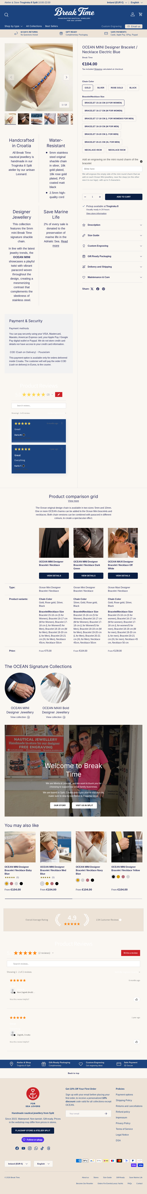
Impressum (121, 1117)
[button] (141, 14)
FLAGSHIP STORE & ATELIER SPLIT (32, 1130)
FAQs (130, 1184)
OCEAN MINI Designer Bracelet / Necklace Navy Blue (89, 870)
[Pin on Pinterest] (103, 289)
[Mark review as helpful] (136, 999)
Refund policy (123, 1112)
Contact (139, 1184)
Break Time (87, 57)
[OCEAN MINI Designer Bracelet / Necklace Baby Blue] (20, 846)
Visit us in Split (84, 805)
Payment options (124, 1094)
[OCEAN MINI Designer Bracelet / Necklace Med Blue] (55, 846)
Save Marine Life (135, 1178)
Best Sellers (51, 26)
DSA (118, 1140)
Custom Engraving (111, 26)
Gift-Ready (120, 1178)
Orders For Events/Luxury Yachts (110, 1184)
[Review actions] (62, 423)
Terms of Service (124, 1129)
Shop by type (12, 26)
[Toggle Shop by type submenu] (21, 26)
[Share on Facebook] (98, 289)
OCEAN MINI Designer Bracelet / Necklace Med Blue (53, 870)
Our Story (60, 805)
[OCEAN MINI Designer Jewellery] (20, 688)
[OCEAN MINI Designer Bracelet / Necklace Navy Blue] (91, 846)
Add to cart (124, 197)
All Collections (34, 26)
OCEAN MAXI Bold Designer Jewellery (55, 710)
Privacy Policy (123, 1123)
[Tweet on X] (92, 289)
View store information (96, 213)
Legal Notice (122, 1135)
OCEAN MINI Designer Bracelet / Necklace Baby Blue (18, 870)
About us (85, 1178)
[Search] (6, 14)
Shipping (98, 69)
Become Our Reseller (84, 1184)
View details (54, 576)
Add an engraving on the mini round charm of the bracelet (110, 161)
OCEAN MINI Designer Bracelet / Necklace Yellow (125, 869)
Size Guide (107, 1178)
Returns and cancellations (129, 1106)
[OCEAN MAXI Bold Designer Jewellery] (55, 688)
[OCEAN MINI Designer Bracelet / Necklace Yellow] (126, 846)
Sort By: (50, 413)
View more (73, 501)
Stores (95, 1178)
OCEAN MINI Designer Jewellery (20, 710)
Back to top (73, 1073)
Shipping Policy (124, 1100)
